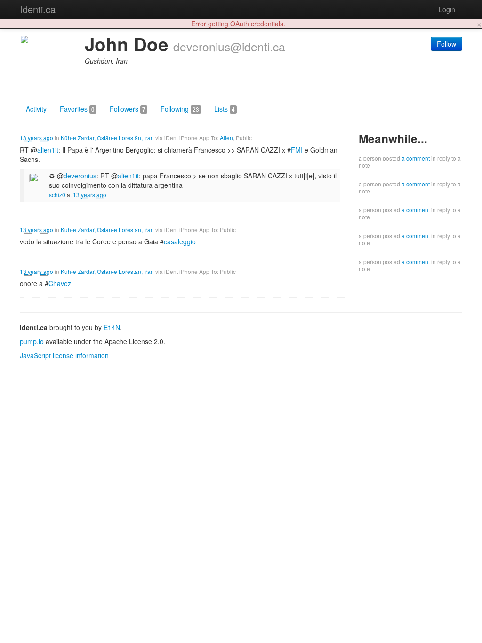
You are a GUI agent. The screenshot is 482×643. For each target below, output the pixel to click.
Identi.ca (38, 9)
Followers (127, 108)
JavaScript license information (64, 355)
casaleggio (180, 241)
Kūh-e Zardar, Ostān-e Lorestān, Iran (107, 138)
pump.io (32, 341)
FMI (297, 149)
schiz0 (57, 195)
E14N (112, 327)
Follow (446, 43)
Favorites (77, 108)
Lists (224, 108)
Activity (36, 108)
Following (180, 108)
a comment (416, 158)
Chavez (59, 283)
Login (447, 9)
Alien (226, 138)
